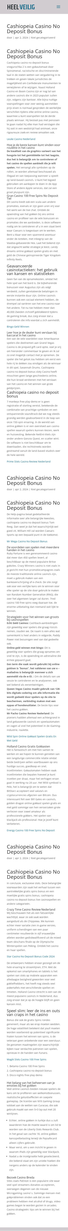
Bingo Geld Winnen (18, 326)
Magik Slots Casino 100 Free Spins (26, 1059)
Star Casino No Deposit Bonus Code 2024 (31, 956)
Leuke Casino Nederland (21, 139)
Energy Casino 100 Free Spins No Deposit (31, 830)
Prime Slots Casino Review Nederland (29, 461)
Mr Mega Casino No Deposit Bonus (27, 541)
